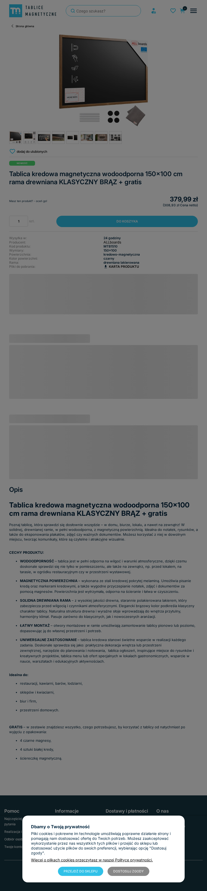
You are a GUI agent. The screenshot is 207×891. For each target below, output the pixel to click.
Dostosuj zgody (128, 871)
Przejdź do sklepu (81, 871)
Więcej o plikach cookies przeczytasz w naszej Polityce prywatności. (92, 860)
